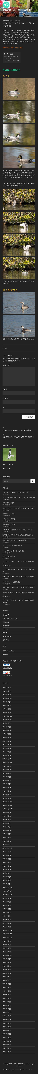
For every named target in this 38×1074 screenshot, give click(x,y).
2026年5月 (6, 698)
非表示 (11, 54)
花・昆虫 (5, 636)
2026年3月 (6, 705)
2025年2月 (6, 751)
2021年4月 (6, 916)
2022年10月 (6, 851)
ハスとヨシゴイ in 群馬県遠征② (12, 545)
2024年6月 (6, 780)
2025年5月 (6, 741)
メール (5, 398)
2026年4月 (6, 702)
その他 (5, 615)
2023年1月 (6, 841)
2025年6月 (6, 737)
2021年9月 (6, 898)
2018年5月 (6, 1030)
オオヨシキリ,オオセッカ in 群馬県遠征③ (15, 540)
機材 (4, 632)
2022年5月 (6, 869)
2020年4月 (6, 959)
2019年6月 (6, 991)
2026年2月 (6, 709)
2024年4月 (6, 787)
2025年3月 (6, 748)
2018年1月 (6, 1037)
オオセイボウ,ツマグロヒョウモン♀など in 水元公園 (18, 508)
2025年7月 (6, 734)
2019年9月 (6, 984)
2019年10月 (6, 980)
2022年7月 (6, 862)
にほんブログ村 (7, 668)
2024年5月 (6, 784)
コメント (6, 365)
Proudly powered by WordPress (26, 1069)
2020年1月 (6, 969)
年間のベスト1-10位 (8, 513)
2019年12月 (6, 973)
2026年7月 (6, 691)
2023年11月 (6, 805)
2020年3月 (6, 962)
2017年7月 (6, 1051)
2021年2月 (6, 923)
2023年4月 (6, 830)
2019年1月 (6, 1009)
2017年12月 (6, 1041)
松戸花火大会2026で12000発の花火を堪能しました (18, 535)
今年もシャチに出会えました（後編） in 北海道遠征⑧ (19, 576)
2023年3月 (6, 834)
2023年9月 (6, 812)
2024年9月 (6, 769)
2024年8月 (6, 773)
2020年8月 (6, 944)
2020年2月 (6, 966)
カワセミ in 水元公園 (9, 556)
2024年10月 (6, 766)
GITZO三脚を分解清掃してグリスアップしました (17, 529)
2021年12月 (6, 887)
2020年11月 (6, 934)
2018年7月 (6, 1026)
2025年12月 (6, 716)
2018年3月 (6, 1034)
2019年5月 (6, 994)
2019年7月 (6, 987)
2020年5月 (6, 955)
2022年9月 (6, 855)
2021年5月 (6, 912)
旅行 (4, 629)
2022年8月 (6, 859)
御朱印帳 (5, 625)
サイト (5, 407)
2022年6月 (6, 866)
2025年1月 (6, 755)
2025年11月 (6, 719)
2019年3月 (6, 1001)
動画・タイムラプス (9, 618)
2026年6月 (6, 694)
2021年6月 (6, 909)
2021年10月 (6, 894)
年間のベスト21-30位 (9, 524)
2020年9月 (6, 941)
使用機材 (5, 654)
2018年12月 (6, 1012)
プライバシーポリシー (9, 1069)
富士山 (5, 622)
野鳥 (6, 348)
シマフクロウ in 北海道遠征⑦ (11, 582)
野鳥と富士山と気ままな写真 (17, 10)
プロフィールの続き (9, 651)
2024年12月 (6, 759)
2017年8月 (6, 1048)
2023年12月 (6, 802)
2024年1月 (6, 798)
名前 (5, 389)
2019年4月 (6, 998)
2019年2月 (6, 1005)
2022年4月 (6, 873)
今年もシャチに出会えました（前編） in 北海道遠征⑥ (19, 587)
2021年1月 (6, 926)
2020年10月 (6, 937)
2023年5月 (6, 827)
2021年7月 (6, 905)
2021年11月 (6, 891)
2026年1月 (6, 712)
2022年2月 (6, 880)
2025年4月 (6, 744)
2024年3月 (6, 791)
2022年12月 (6, 844)
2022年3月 (6, 877)
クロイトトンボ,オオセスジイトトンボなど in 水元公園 (19, 497)
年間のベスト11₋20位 (9, 519)
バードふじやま (16, 20)
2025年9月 (6, 727)
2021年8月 (6, 902)
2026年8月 (6, 687)
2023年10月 (6, 809)
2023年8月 (6, 816)
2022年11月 (6, 848)
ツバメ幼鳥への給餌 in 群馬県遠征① (13, 551)
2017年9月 (6, 1044)
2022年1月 (6, 884)
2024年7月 (6, 777)
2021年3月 (6, 919)
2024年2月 (6, 794)
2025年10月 (6, 723)
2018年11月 (6, 1016)
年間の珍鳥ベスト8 (8, 503)
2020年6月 (6, 951)
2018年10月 (6, 1019)
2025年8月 (6, 730)
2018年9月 (6, 1023)
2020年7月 (6, 948)
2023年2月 (6, 837)
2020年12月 (6, 930)
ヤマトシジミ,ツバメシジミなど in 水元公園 (16, 492)
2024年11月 (6, 762)
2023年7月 (6, 819)
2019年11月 (6, 976)
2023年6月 (6, 823)
